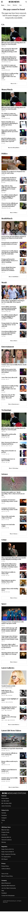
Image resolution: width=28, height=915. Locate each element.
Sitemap (3, 842)
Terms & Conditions (6, 839)
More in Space (13, 662)
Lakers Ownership (6, 806)
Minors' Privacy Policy (7, 876)
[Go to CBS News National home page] (14, 2)
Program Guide (5, 832)
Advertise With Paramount (8, 885)
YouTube (3, 813)
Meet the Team (5, 829)
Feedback (4, 893)
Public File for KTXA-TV (7, 851)
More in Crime (13, 598)
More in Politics (13, 212)
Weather (15, 5)
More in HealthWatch (13, 276)
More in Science (13, 533)
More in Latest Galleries (13, 724)
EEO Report (4, 859)
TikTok (3, 820)
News (9, 5)
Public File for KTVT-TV (7, 849)
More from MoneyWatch (13, 147)
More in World (13, 340)
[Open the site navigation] (5, 1)
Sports (21, 5)
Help (2, 890)
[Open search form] (26, 1)
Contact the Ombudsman (8, 895)
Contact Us (4, 834)
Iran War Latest (5, 800)
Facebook (4, 815)
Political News (5, 798)
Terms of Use (4, 873)
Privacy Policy (5, 866)
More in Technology (13, 468)
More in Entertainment (13, 404)
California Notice (5, 868)
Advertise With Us (6, 837)
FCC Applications (6, 856)
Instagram (4, 817)
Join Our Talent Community (8, 888)
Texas (2, 5)
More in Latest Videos (13, 787)
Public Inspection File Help (8, 854)
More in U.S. (13, 83)
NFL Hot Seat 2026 (6, 803)
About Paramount (6, 883)
